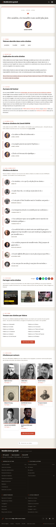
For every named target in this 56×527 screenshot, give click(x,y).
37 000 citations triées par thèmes (31, 108)
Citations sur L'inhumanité (8, 324)
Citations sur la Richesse (8, 329)
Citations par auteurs (11, 355)
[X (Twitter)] (46, 518)
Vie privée (18, 523)
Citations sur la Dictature (33, 336)
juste (29, 45)
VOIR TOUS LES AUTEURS (28, 433)
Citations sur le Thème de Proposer (36, 334)
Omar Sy (13, 183)
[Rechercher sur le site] (48, 2)
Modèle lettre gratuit (11, 2)
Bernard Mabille (16, 202)
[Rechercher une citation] (19, 443)
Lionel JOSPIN (28, 29)
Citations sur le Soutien (8, 326)
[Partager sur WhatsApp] (43, 278)
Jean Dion (14, 236)
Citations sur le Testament (9, 331)
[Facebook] (43, 518)
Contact (12, 523)
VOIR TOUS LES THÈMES (28, 342)
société (23, 45)
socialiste (6, 45)
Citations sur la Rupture (8, 334)
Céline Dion (14, 265)
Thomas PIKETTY (16, 212)
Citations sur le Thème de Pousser (36, 329)
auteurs (45, 108)
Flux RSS (23, 523)
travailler (15, 45)
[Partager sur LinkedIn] (46, 278)
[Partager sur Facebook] (37, 278)
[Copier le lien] (52, 278)
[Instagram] (53, 518)
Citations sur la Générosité (34, 331)
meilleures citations (41, 110)
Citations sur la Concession (34, 326)
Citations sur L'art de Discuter (9, 336)
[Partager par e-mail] (49, 278)
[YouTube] (49, 518)
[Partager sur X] (40, 278)
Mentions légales (5, 523)
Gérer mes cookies (31, 523)
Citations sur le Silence (33, 324)
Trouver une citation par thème (15, 315)
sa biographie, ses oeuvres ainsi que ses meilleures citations (35, 92)
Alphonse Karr (15, 256)
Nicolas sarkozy (16, 247)
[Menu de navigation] (52, 2)
